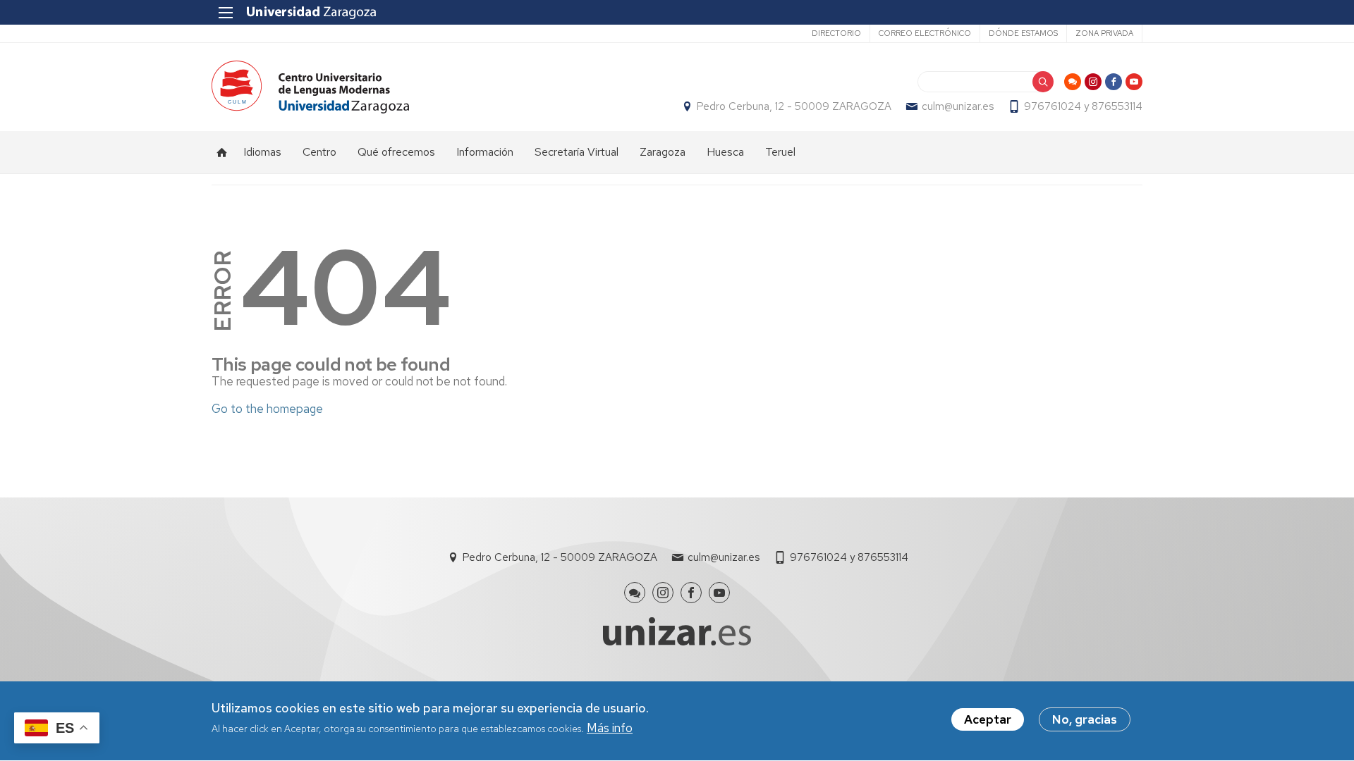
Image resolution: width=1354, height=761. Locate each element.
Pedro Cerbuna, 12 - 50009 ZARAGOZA (794, 106)
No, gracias (1084, 719)
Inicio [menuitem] (222, 152)
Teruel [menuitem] (780, 151)
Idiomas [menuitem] (262, 151)
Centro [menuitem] (319, 151)
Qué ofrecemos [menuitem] (396, 151)
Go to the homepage (267, 408)
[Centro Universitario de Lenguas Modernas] (310, 87)
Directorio (836, 33)
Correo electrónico (925, 33)
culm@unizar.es (958, 106)
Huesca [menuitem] (725, 151)
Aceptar (987, 719)
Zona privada (1104, 33)
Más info (610, 728)
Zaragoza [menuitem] (662, 151)
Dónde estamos (1023, 33)
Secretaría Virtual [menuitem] (576, 151)
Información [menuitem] (484, 151)
